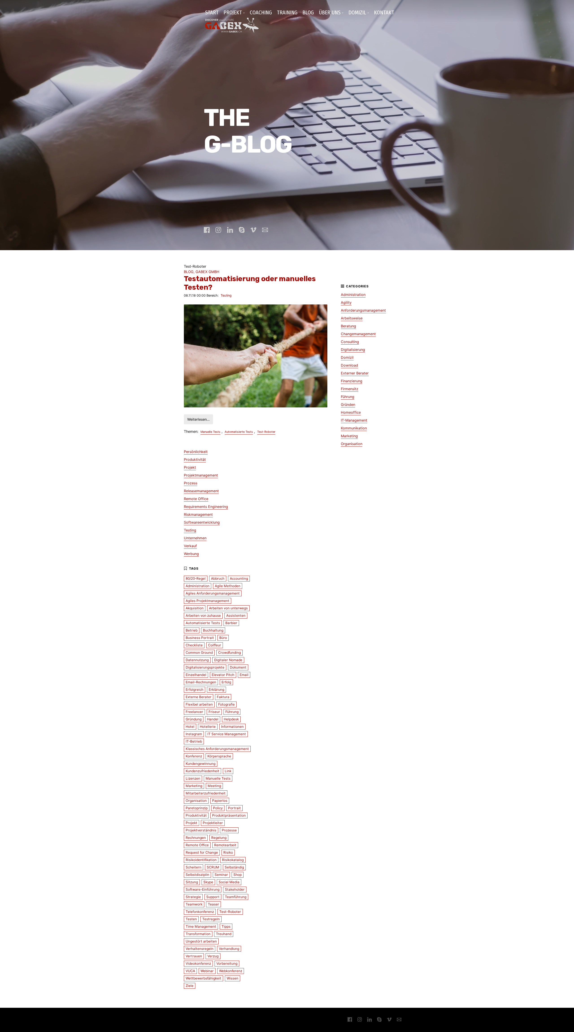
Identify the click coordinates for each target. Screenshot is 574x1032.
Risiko (228, 852)
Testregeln (211, 919)
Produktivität (195, 459)
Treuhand (223, 934)
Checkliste (194, 645)
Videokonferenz (198, 963)
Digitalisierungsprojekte (205, 667)
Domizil (347, 357)
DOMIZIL (357, 12)
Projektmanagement (201, 475)
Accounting (239, 578)
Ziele (190, 986)
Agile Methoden (227, 586)
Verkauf (190, 546)
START (212, 12)
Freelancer (194, 712)
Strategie (193, 897)
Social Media (229, 882)
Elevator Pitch (223, 675)
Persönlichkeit (196, 451)
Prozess (190, 483)
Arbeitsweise (352, 318)
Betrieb (192, 630)
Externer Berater (355, 373)
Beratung (348, 326)
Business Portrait (200, 638)
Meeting (214, 786)
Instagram (194, 734)
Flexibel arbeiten (199, 704)
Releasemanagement (201, 491)
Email (244, 675)
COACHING (261, 12)
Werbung (191, 553)
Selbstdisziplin (197, 874)
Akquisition (195, 608)
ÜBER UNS (330, 12)
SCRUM (213, 867)
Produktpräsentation (229, 815)
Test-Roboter (266, 431)
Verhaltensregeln (199, 949)
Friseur (214, 712)
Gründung (194, 719)
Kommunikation (354, 428)
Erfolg (226, 682)
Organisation (351, 444)
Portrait (234, 808)
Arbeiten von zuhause (203, 615)
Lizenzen (193, 778)
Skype (208, 882)
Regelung (218, 837)
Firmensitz (349, 389)
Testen (191, 919)
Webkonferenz (230, 971)
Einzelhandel (196, 675)
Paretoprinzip (197, 808)
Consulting (350, 341)
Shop (237, 874)
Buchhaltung (213, 630)
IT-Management (354, 420)
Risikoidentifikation (201, 860)
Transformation (198, 934)
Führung (347, 396)
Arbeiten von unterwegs (228, 608)
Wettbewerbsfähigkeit (203, 978)
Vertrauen (194, 956)
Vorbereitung (226, 963)
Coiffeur (214, 645)
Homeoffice (351, 412)
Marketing (349, 436)
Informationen (232, 726)
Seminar (221, 874)
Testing (226, 295)
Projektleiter (213, 823)
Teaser (213, 904)
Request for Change (202, 852)
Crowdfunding (229, 652)
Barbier (231, 623)
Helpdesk (231, 719)
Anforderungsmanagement (363, 310)
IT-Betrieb (194, 741)
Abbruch (217, 578)
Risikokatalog (233, 860)
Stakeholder (235, 889)
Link (228, 771)
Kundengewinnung (200, 763)
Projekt (190, 467)
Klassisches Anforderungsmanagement (217, 749)
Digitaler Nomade (228, 660)
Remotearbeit (225, 845)
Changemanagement (358, 334)
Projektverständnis (201, 830)
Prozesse (229, 830)
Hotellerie (208, 726)
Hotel (190, 726)
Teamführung (235, 897)
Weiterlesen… (198, 419)
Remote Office (196, 498)
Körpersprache (219, 756)
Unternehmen (195, 538)
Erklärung (216, 689)
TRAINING (287, 12)
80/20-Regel (196, 578)
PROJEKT (233, 12)
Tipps (226, 926)
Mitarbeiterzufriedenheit (206, 793)
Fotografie (226, 704)
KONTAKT (384, 12)
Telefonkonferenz (200, 912)
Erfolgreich (194, 689)
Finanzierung (351, 381)
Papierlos (219, 800)
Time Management (201, 926)
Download (349, 365)
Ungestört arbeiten (201, 941)
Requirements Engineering (206, 506)
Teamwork (194, 904)
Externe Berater (198, 697)
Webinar (207, 971)
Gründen (348, 404)
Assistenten (236, 615)
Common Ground (199, 652)
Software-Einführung (203, 889)
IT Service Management (226, 734)
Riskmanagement (198, 514)
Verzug (213, 956)
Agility (346, 302)
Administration (353, 294)
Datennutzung (197, 660)
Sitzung (192, 882)
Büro (223, 638)
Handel (212, 719)
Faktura (223, 697)
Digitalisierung (353, 349)
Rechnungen (196, 837)
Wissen (232, 978)
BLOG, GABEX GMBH (201, 271)
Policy (218, 808)
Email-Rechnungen (201, 682)
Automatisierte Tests (239, 431)
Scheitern (193, 867)
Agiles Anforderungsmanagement (213, 593)
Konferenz (194, 756)
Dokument (238, 667)
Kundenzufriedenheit (202, 771)
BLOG (308, 12)
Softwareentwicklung (202, 522)
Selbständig (234, 867)
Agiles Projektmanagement (207, 601)
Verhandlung (229, 949)
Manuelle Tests (210, 431)
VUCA (190, 971)
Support (213, 897)
